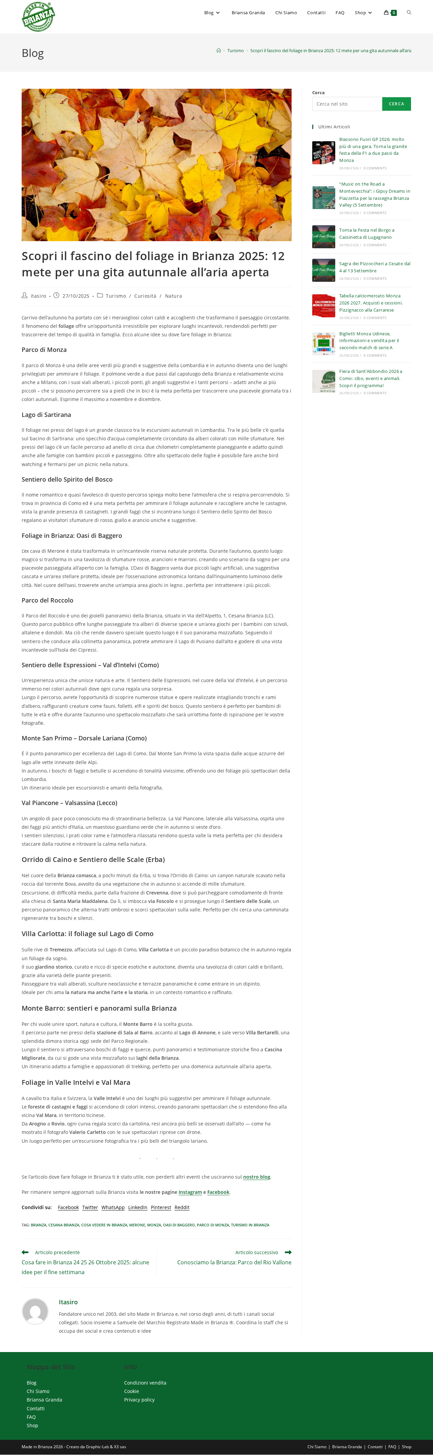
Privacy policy (139, 1400)
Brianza (38, 1224)
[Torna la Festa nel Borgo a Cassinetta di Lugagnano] (323, 236)
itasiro (38, 296)
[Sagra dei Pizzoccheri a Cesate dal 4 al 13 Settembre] (323, 270)
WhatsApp (113, 1207)
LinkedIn (137, 1207)
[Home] (218, 50)
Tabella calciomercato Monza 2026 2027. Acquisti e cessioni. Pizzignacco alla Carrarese (371, 303)
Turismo (116, 296)
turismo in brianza (250, 1224)
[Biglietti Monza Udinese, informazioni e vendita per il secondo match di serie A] (323, 343)
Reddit (182, 1207)
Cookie (131, 1391)
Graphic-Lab (97, 1447)
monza (154, 1224)
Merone (137, 1224)
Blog (32, 1382)
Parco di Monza (213, 1224)
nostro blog (256, 1177)
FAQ (31, 1417)
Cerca (318, 92)
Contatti (36, 1408)
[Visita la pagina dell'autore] (35, 1310)
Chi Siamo (38, 1391)
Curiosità (145, 296)
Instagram (190, 1192)
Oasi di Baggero (179, 1224)
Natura (173, 296)
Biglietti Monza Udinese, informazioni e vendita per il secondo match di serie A (369, 341)
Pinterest (161, 1207)
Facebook (218, 1192)
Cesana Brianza (63, 1224)
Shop (32, 1425)
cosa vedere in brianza (104, 1224)
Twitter (90, 1207)
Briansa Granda (44, 1400)
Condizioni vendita (145, 1382)
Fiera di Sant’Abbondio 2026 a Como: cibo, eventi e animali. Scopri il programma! (371, 378)
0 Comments (375, 168)
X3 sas (120, 1447)
